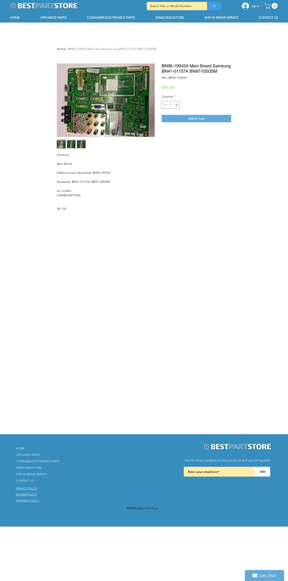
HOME (20, 448)
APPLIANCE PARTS (28, 455)
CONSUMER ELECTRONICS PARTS (38, 461)
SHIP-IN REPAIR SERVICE (31, 474)
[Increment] (176, 104)
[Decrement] (165, 104)
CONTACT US (25, 480)
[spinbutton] (171, 104)
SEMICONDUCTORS (29, 468)
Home (61, 49)
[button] (271, 6)
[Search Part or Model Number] (214, 6)
